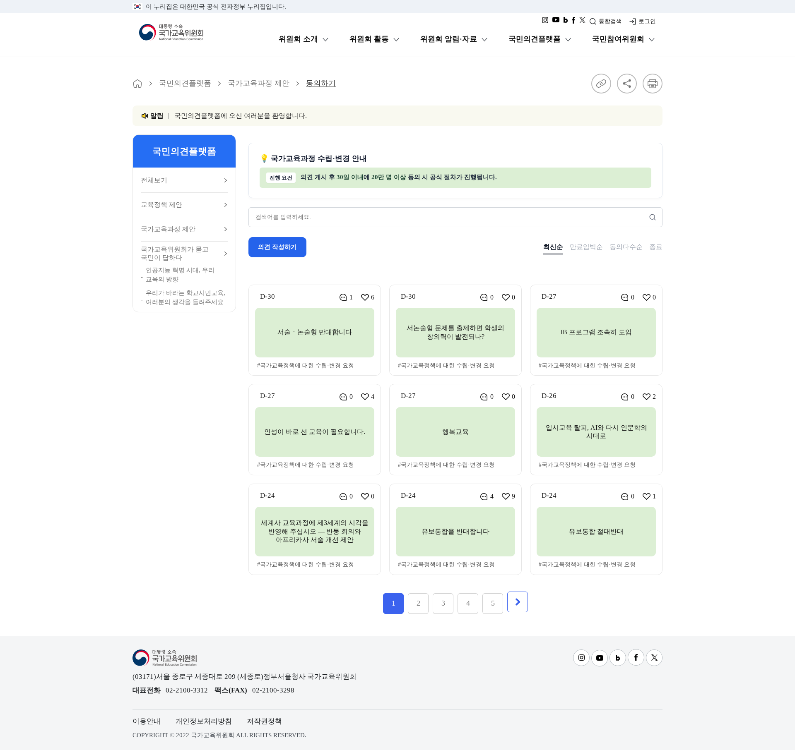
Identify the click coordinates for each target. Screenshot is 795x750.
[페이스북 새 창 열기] (573, 22)
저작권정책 (264, 721)
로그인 (647, 21)
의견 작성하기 (277, 247)
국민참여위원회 (618, 39)
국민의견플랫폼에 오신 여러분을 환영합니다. (240, 115)
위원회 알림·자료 (448, 39)
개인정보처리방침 (204, 721)
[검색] (652, 217)
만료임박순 (586, 246)
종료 (655, 246)
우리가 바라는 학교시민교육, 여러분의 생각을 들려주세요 (185, 298)
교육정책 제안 (161, 204)
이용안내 (146, 721)
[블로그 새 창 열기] (566, 22)
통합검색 (610, 21)
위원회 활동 (369, 39)
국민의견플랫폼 (534, 39)
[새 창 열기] (582, 22)
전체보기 (154, 180)
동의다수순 (626, 246)
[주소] (601, 83)
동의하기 (321, 83)
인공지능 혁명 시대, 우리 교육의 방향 (180, 275)
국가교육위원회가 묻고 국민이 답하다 (175, 253)
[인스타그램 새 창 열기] (545, 22)
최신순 (553, 246)
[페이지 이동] (137, 84)
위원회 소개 (298, 39)
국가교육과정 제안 (258, 83)
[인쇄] (652, 83)
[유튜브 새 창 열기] (555, 22)
